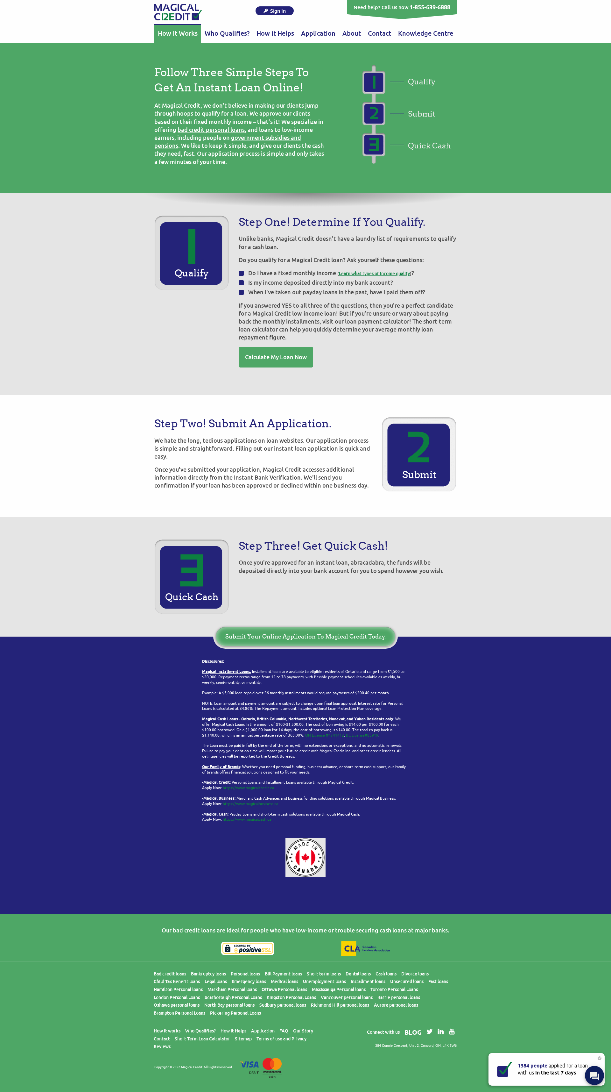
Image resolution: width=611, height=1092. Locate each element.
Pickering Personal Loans (235, 1013)
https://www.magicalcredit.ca (248, 787)
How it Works (178, 33)
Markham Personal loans (232, 989)
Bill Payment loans (283, 974)
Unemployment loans (324, 981)
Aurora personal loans (396, 1005)
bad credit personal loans (211, 129)
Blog (413, 1032)
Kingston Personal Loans (291, 997)
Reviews (162, 1046)
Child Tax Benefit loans (177, 981)
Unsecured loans (407, 981)
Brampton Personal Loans (179, 1013)
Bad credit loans (170, 974)
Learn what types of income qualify (374, 273)
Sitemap (243, 1039)
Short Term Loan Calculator (202, 1039)
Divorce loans (415, 974)
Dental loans (358, 974)
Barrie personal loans (398, 997)
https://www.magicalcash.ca (247, 819)
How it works (167, 1031)
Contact (379, 33)
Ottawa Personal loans (284, 989)
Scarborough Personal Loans (233, 997)
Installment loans (368, 981)
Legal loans (216, 981)
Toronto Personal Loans (394, 989)
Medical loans (284, 981)
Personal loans (245, 974)
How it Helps (233, 1031)
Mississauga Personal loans (339, 989)
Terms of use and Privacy (281, 1039)
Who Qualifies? (227, 33)
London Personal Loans (177, 997)
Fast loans (438, 981)
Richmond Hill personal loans (340, 1005)
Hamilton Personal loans (178, 989)
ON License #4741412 (324, 735)
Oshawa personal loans (177, 1005)
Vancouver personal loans (347, 997)
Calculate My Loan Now (276, 357)
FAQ (283, 1031)
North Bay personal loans (229, 1005)
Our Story (303, 1031)
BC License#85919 (362, 735)
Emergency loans (249, 981)
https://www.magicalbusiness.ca (250, 803)
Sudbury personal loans (282, 1005)
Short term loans (324, 974)
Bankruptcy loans (208, 974)
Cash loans (386, 974)
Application (318, 33)
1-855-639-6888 (430, 7)
